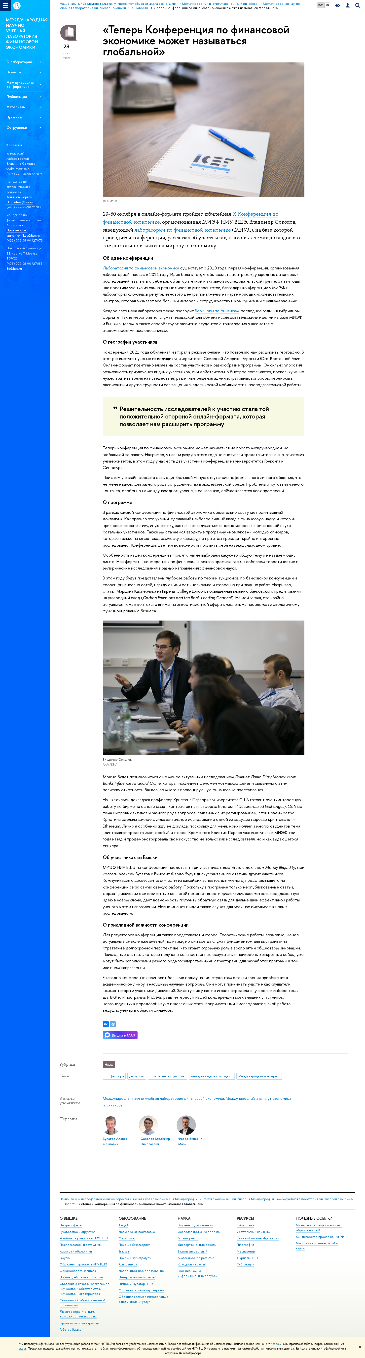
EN (327, 5)
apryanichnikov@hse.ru (23, 235)
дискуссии (137, 1076)
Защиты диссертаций (192, 1251)
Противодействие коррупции (81, 1277)
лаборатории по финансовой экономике (183, 230)
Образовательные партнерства (141, 1290)
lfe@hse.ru (14, 268)
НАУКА (184, 1218)
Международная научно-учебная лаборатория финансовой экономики (163, 1098)
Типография (245, 1245)
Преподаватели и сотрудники (81, 1245)
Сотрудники (16, 127)
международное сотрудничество (213, 1076)
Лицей (123, 1225)
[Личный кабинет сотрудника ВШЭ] (347, 5)
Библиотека (245, 1225)
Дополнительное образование (141, 1271)
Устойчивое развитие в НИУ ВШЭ (84, 1238)
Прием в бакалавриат (134, 1245)
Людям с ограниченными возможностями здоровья (78, 1314)
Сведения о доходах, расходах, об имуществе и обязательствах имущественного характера (85, 1289)
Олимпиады (127, 1238)
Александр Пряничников (16, 227)
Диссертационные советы (197, 1245)
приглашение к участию (167, 1076)
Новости (13, 72)
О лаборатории (19, 61)
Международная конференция (20, 84)
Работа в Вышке (70, 1329)
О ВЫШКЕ (68, 1218)
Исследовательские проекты (199, 1232)
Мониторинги (188, 1238)
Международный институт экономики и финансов (210, 1199)
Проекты (14, 117)
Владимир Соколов (21, 163)
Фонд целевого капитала (78, 1271)
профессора (114, 1076)
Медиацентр (246, 1251)
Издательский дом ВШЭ (253, 1232)
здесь (276, 1344)
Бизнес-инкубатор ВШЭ (136, 1284)
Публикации (16, 96)
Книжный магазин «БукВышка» (258, 1238)
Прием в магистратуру (135, 1258)
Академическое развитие (196, 1258)
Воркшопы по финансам (217, 310)
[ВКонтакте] (106, 1024)
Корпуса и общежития (76, 1251)
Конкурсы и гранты (191, 1264)
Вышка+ (124, 1251)
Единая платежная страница (79, 1323)
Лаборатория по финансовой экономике (141, 268)
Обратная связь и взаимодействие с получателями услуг (144, 1299)
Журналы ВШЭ (247, 1258)
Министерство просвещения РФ (320, 1237)
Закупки (65, 1258)
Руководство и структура (77, 1232)
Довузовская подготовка (137, 1232)
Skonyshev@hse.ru (19, 202)
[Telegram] (113, 1024)
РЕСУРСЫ (245, 1218)
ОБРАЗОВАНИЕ (132, 1218)
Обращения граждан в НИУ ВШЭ (83, 1264)
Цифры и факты (71, 1225)
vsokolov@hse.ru (18, 168)
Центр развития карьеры (137, 1277)
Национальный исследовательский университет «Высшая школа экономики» (115, 1199)
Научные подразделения (195, 1225)
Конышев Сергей (19, 197)
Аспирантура (128, 1264)
